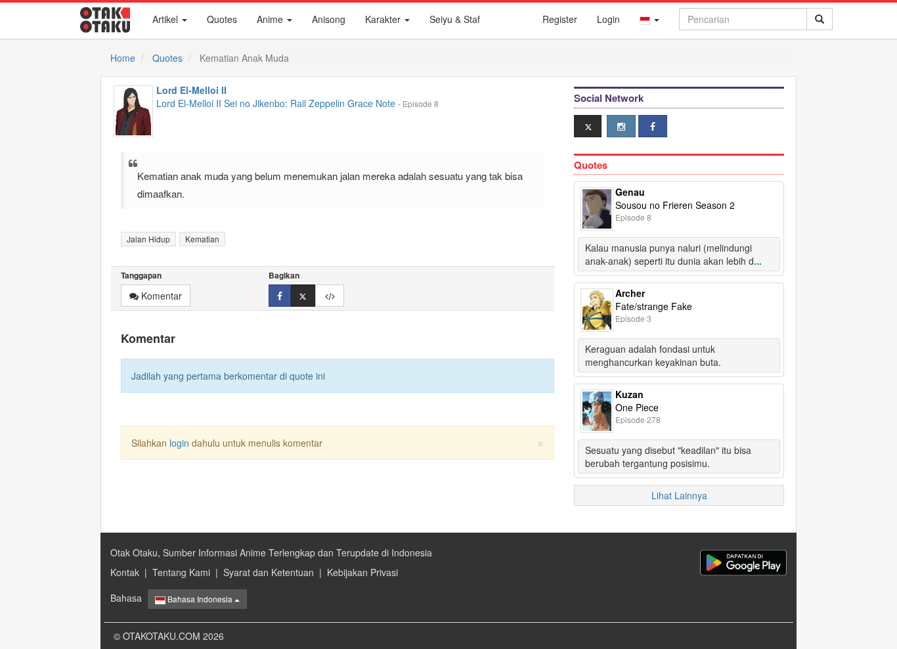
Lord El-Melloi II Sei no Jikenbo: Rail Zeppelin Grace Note (275, 103)
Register (559, 19)
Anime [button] (271, 19)
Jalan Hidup (148, 238)
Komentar (160, 295)
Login (608, 19)
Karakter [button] (384, 19)
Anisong (328, 19)
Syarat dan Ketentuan (268, 572)
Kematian (202, 238)
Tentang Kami (181, 572)
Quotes (222, 19)
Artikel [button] (166, 19)
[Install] (743, 562)
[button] (649, 19)
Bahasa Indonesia (199, 598)
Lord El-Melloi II (191, 90)
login (179, 442)
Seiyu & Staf (454, 19)
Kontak (124, 572)
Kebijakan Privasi (362, 572)
